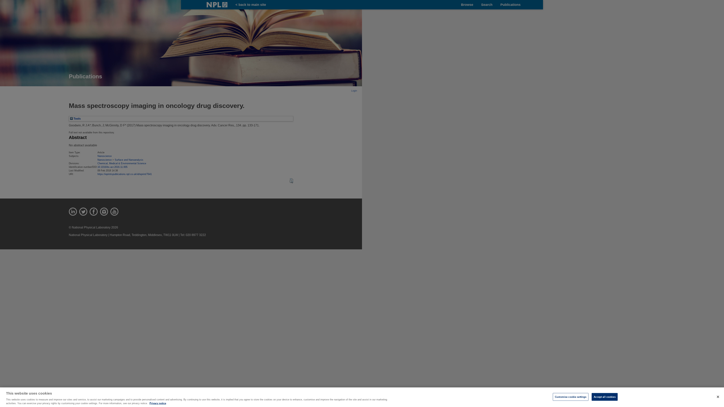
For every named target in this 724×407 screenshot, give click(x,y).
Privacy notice (158, 403)
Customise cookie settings (570, 397)
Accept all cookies (604, 397)
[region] (362, 397)
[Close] (718, 397)
